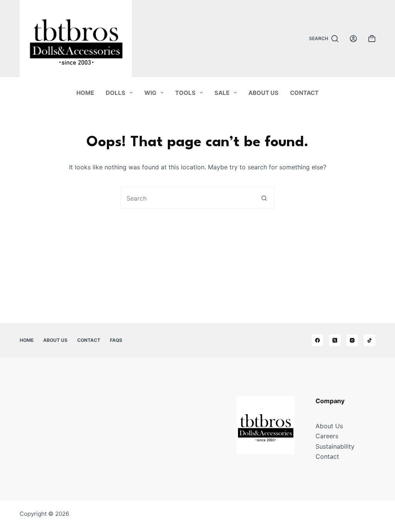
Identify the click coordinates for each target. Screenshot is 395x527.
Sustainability (335, 446)
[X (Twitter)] (335, 340)
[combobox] (187, 198)
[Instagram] (352, 340)
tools (185, 92)
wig (150, 92)
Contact (304, 92)
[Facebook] (317, 340)
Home (85, 92)
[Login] (353, 38)
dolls (115, 92)
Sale (222, 92)
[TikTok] (369, 340)
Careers (327, 436)
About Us (263, 92)
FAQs (116, 340)
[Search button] (264, 198)
